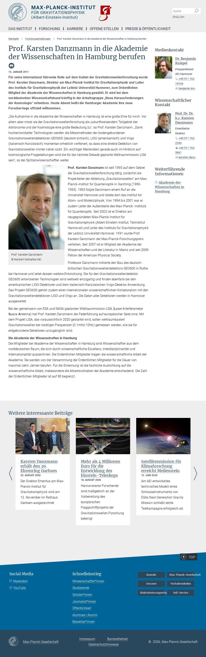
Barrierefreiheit (117, 639)
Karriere (75, 28)
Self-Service (180, 592)
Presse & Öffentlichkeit (148, 28)
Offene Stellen (104, 28)
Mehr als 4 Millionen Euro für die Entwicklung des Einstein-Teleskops (100, 468)
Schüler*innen (82, 595)
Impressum (87, 639)
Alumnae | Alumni (85, 615)
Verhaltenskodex (181, 583)
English (178, 17)
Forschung (49, 28)
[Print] (11, 66)
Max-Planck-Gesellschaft (182, 574)
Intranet (151, 583)
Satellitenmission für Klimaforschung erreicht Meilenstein (161, 466)
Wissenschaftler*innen (88, 581)
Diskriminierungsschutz (152, 592)
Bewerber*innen (83, 622)
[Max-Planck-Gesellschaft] (15, 642)
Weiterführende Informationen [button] (170, 171)
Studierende (80, 588)
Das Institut (20, 28)
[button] (61, 247)
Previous (10, 474)
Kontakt (151, 574)
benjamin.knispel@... (192, 88)
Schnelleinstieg (86, 574)
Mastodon (20, 581)
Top (192, 557)
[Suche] (196, 11)
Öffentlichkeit (81, 608)
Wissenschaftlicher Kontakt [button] (173, 102)
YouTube (19, 588)
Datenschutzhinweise (104, 644)
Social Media (21, 574)
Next (195, 474)
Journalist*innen (84, 601)
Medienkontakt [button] (169, 50)
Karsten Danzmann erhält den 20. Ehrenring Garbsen (39, 466)
